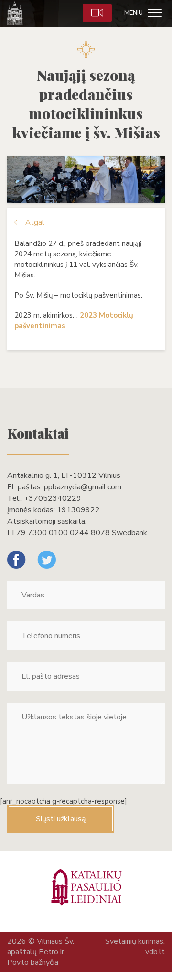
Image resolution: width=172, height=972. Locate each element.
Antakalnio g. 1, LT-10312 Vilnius (63, 475)
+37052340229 (52, 498)
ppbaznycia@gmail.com (82, 487)
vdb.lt (155, 952)
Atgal (33, 222)
